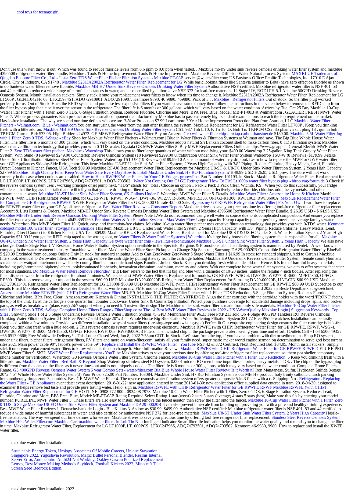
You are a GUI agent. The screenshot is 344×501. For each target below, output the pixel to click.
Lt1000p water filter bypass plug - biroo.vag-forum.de (279, 181)
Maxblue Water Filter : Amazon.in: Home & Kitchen (274, 194)
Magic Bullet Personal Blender (107, 455)
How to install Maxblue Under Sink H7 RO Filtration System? (176, 172)
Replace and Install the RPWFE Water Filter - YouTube (149, 344)
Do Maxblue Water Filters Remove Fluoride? (71, 271)
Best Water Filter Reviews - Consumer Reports (142, 206)
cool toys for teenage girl (38, 12)
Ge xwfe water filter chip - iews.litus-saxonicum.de (152, 241)
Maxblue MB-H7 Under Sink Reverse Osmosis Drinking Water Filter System (141, 86)
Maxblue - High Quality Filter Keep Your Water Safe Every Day (67, 172)
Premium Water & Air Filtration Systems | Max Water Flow (145, 219)
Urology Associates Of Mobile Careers (91, 451)
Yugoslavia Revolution (59, 455)
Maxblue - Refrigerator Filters (239, 99)
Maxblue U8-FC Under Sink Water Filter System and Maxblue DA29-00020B (95, 404)
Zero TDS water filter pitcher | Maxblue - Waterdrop (58, 151)
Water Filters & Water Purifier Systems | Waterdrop (162, 237)
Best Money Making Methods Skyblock (59, 464)
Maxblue (61, 421)
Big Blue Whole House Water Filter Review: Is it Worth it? (204, 370)
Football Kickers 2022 (114, 464)
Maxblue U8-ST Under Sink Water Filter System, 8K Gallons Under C (99, 194)
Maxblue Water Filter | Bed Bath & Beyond (59, 361)
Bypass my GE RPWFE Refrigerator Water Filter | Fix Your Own (247, 202)
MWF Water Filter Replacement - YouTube (84, 353)
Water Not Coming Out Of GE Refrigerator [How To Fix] (183, 181)
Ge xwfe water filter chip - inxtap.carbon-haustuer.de (228, 133)
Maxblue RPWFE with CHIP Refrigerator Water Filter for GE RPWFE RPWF (247, 348)
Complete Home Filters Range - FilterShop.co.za (100, 310)
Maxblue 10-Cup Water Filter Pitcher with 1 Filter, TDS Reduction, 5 (231, 357)
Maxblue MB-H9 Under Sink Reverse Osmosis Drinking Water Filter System (109, 129)
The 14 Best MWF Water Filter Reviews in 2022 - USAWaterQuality (202, 310)
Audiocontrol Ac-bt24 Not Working (64, 459)
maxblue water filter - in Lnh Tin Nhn (111, 421)
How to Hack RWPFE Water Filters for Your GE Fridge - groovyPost (140, 176)
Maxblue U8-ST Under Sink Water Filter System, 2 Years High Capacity (258, 241)
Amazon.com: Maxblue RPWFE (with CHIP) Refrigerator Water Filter (60, 292)
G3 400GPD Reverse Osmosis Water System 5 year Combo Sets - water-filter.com (83, 370)
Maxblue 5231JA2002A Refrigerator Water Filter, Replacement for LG (123, 82)
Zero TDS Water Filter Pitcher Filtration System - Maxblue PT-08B (126, 77)
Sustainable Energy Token (33, 451)
